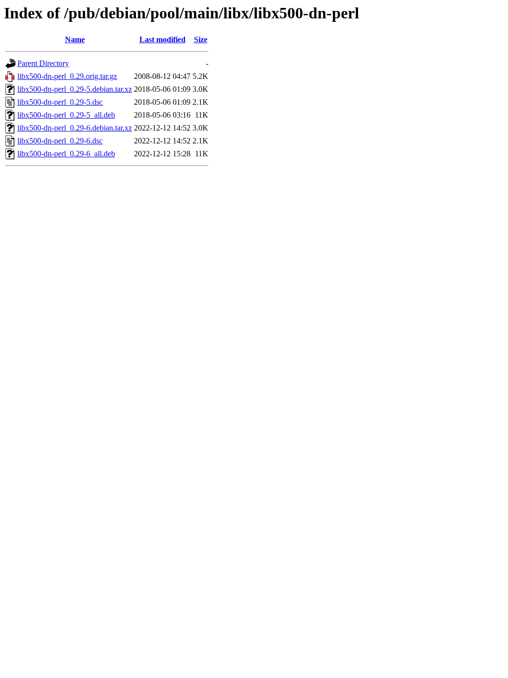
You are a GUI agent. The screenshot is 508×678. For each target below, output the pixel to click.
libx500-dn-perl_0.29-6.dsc (60, 140)
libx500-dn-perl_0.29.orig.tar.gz (67, 76)
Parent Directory (43, 63)
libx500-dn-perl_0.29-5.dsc (60, 102)
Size (200, 39)
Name (75, 39)
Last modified (162, 39)
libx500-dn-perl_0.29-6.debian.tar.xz (74, 128)
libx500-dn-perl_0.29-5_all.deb (66, 115)
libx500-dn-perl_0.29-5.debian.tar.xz (74, 89)
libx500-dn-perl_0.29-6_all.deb (66, 153)
